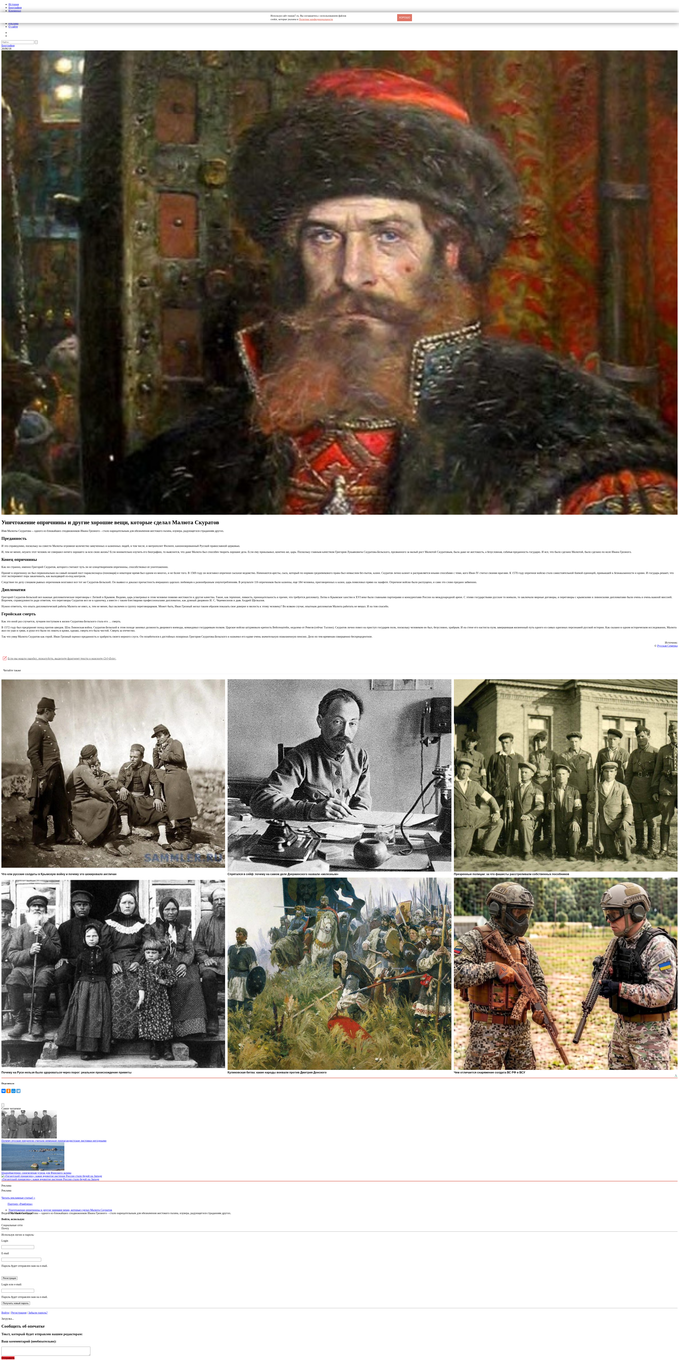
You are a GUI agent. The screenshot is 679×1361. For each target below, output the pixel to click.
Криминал (14, 10)
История (13, 4)
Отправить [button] (7, 1357)
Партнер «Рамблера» (20, 1203)
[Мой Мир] (13, 1091)
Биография (15, 7)
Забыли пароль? (38, 1312)
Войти (5, 1312)
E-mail (5, 1253)
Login (4, 1240)
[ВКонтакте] (3, 1091)
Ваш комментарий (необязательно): (28, 1341)
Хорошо (404, 17)
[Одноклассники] (8, 1091)
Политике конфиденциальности (316, 19)
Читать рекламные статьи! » (18, 1197)
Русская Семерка (667, 645)
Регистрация (18, 1312)
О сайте (13, 26)
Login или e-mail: (11, 1284)
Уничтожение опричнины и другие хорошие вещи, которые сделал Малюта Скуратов (60, 1209)
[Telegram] (18, 1091)
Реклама (13, 23)
